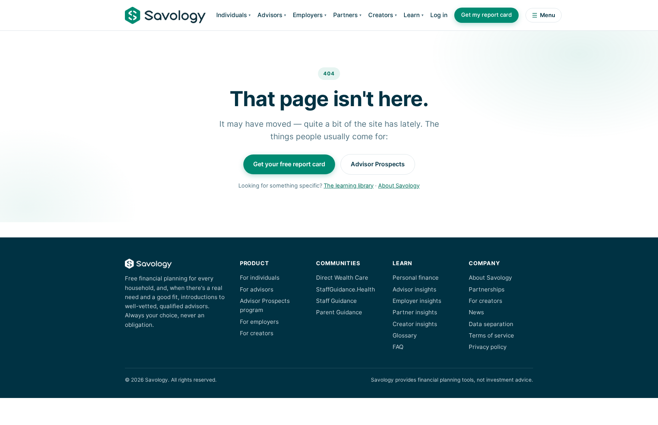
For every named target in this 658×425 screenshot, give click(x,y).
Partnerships (487, 289)
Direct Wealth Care (342, 277)
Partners (345, 15)
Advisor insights (414, 289)
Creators (380, 15)
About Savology (399, 185)
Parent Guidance (339, 312)
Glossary (405, 335)
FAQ (398, 346)
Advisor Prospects (378, 164)
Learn (412, 15)
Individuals (231, 15)
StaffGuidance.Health (345, 289)
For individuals (259, 277)
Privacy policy (487, 346)
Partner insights (415, 312)
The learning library (349, 185)
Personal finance (416, 277)
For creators (256, 333)
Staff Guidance (336, 300)
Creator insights (415, 324)
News (476, 312)
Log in (438, 15)
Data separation (491, 324)
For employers (259, 321)
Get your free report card (289, 164)
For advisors (256, 289)
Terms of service (491, 335)
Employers (308, 15)
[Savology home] (165, 15)
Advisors (269, 15)
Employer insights (417, 300)
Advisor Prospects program (265, 305)
